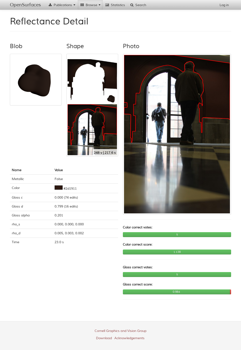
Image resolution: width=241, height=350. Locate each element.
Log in (224, 5)
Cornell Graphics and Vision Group (120, 331)
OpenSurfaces (25, 5)
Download (104, 338)
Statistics (117, 5)
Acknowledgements (129, 338)
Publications (63, 5)
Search (140, 5)
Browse (91, 5)
